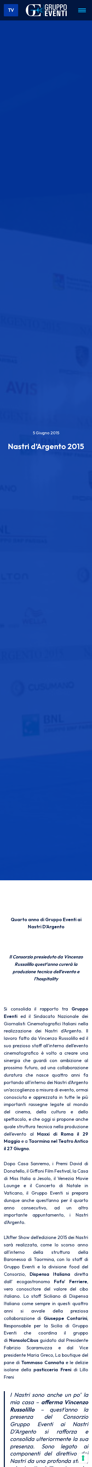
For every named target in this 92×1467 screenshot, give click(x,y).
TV (11, 10)
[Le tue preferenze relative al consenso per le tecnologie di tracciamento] (83, 1458)
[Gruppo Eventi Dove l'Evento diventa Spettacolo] (46, 10)
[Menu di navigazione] (82, 10)
